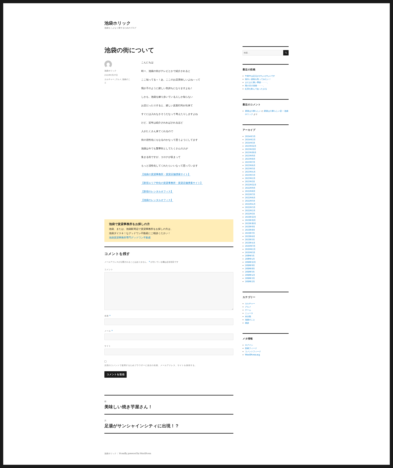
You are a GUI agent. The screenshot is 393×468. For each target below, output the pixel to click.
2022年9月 (250, 188)
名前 (107, 316)
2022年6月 (250, 197)
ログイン (249, 345)
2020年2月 (250, 249)
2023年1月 (250, 181)
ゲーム (248, 310)
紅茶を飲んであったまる (256, 89)
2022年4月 (250, 204)
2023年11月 (250, 149)
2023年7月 (250, 162)
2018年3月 (250, 278)
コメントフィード (253, 351)
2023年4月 (250, 171)
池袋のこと (250, 319)
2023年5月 (250, 168)
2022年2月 (250, 210)
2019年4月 (250, 259)
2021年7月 (250, 233)
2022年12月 (250, 184)
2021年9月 (250, 226)
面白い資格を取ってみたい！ (258, 79)
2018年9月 (250, 265)
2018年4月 (250, 275)
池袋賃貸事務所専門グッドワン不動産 (130, 237)
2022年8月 (250, 191)
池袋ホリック (117, 23)
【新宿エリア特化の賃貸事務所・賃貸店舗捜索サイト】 (172, 182)
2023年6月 (250, 165)
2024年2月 (250, 139)
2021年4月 (250, 242)
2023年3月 (250, 175)
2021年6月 (250, 236)
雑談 (247, 323)
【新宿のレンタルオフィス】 (157, 191)
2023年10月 (250, 152)
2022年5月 (250, 201)
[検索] (286, 52)
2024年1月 (250, 142)
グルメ (118, 79)
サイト (107, 346)
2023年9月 (250, 155)
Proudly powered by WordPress (135, 453)
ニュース (249, 313)
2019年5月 (250, 255)
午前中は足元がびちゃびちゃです (260, 76)
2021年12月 (250, 217)
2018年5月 (250, 271)
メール (108, 331)
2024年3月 (250, 136)
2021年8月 (250, 230)
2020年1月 (250, 252)
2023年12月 (250, 146)
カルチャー (109, 79)
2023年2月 (250, 178)
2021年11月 (250, 220)
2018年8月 (250, 268)
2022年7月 (250, 194)
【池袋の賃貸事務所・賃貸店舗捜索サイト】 (165, 174)
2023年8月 (250, 159)
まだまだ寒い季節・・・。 (257, 82)
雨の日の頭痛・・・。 (255, 85)
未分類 (248, 316)
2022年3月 (250, 207)
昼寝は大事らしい (253, 111)
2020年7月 (250, 246)
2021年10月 (250, 223)
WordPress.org (252, 354)
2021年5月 (250, 239)
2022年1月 (250, 213)
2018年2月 (250, 281)
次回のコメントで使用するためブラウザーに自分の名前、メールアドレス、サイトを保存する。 (150, 365)
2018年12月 (250, 262)
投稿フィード (251, 348)
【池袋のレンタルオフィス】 (157, 200)
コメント (108, 269)
